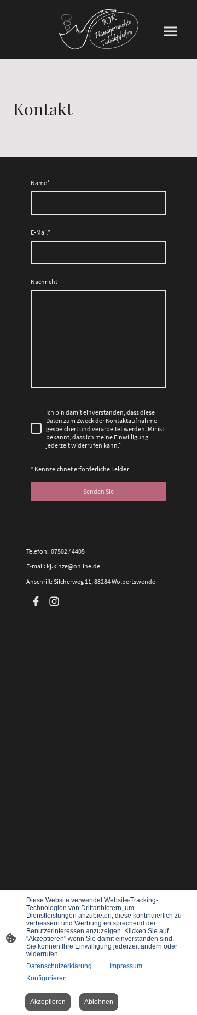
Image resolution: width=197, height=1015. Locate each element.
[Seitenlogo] (98, 29)
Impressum (125, 966)
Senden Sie (98, 491)
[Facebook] (35, 601)
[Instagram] (54, 601)
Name (40, 183)
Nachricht (44, 281)
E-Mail (40, 232)
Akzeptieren (48, 1002)
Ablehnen (98, 1002)
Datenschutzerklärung (59, 966)
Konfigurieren (46, 978)
